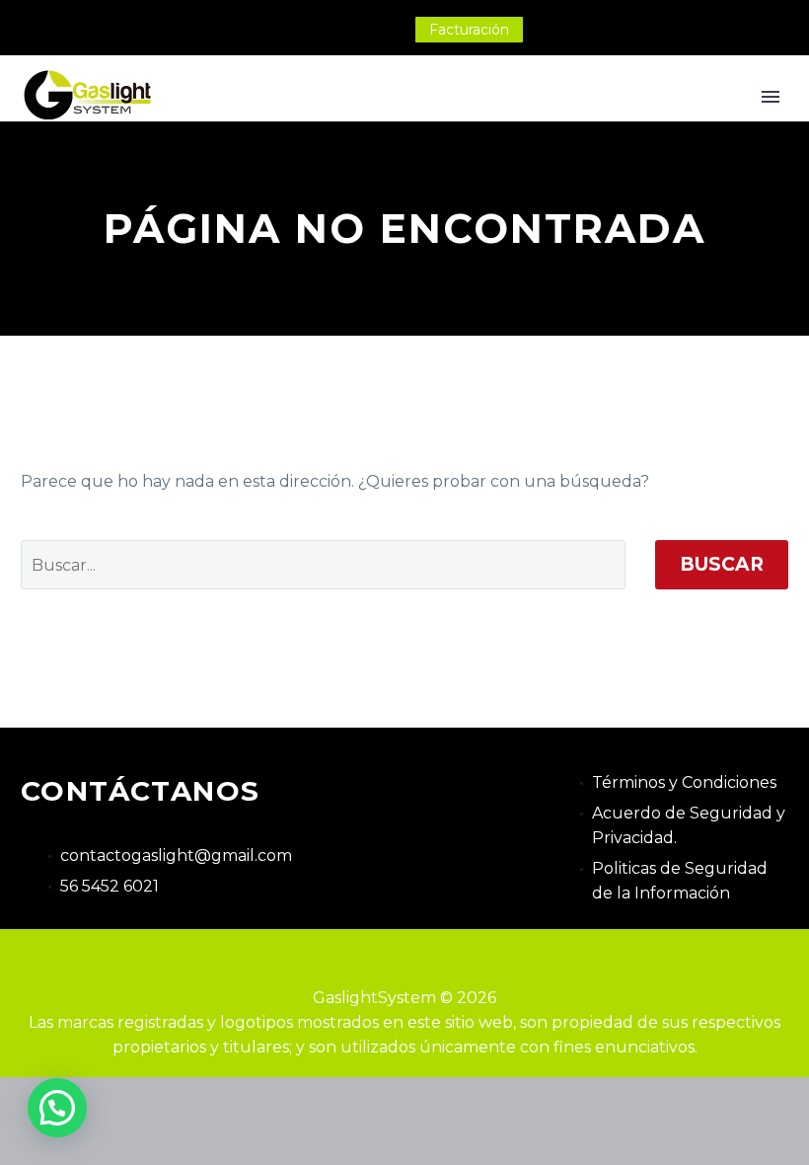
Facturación (469, 30)
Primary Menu (770, 97)
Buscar (722, 564)
